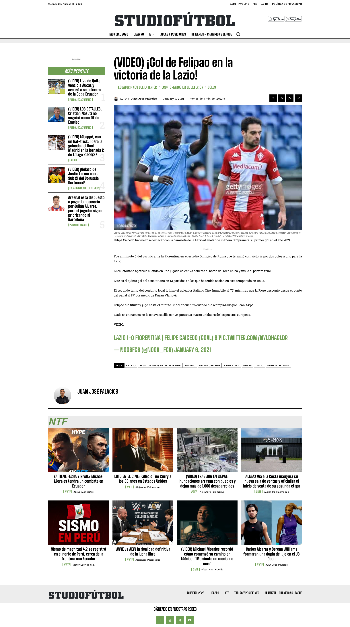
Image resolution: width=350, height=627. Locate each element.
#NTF (68, 491)
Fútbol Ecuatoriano (80, 99)
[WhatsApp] (289, 98)
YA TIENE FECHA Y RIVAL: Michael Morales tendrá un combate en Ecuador (78, 481)
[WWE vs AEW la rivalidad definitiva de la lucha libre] (142, 524)
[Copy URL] (298, 98)
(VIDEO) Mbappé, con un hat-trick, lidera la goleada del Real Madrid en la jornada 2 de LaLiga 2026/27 (86, 145)
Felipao (190, 365)
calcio (131, 365)
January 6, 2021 (192, 349)
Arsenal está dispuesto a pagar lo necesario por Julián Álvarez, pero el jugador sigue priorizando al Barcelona (86, 208)
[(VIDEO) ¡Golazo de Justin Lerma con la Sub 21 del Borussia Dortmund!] (56, 175)
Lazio (259, 365)
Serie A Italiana (278, 365)
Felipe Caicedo (209, 365)
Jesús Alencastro (83, 491)
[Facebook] (273, 98)
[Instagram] (170, 620)
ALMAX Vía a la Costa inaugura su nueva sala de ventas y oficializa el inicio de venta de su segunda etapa (271, 481)
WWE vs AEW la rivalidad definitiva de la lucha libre (143, 551)
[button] (238, 34)
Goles (212, 87)
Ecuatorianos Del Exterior (84, 188)
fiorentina (231, 365)
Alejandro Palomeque (147, 487)
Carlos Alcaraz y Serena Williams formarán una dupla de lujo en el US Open (271, 554)
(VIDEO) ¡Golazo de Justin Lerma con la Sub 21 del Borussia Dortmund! (83, 176)
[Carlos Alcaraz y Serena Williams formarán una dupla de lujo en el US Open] (271, 524)
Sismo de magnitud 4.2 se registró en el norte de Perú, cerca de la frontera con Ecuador (78, 554)
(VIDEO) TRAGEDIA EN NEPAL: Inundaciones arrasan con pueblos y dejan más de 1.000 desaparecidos (207, 481)
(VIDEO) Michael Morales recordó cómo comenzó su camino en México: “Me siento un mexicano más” (207, 556)
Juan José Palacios (144, 98)
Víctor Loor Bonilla (83, 564)
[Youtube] (190, 620)
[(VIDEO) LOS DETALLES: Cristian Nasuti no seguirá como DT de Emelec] (56, 114)
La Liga (73, 160)
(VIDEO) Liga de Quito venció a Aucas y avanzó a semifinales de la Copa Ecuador (84, 87)
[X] (281, 98)
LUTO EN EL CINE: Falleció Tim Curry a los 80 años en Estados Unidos (142, 479)
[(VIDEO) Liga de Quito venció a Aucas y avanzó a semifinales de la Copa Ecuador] (56, 86)
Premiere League (78, 225)
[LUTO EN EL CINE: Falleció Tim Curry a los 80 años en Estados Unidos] (142, 452)
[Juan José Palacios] (117, 98)
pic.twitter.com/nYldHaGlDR (253, 337)
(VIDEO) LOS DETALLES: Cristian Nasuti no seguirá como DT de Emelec (85, 115)
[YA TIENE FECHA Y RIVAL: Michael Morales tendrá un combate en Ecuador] (78, 452)
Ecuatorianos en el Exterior (182, 87)
